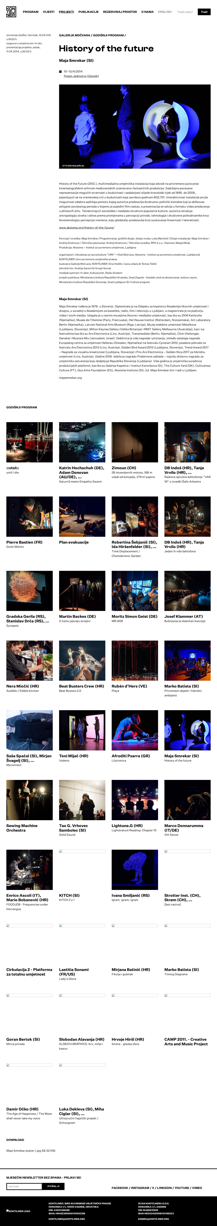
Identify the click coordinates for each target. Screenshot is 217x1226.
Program (30, 11)
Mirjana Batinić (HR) (131, 969)
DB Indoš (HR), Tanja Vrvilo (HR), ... (184, 470)
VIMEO (197, 1188)
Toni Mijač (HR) (73, 755)
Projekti (66, 11)
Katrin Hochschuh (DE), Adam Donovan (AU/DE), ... (81, 472)
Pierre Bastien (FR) (24, 542)
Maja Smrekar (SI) (181, 755)
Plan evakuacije (74, 542)
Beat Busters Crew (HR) (81, 686)
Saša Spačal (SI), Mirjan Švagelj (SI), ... (28, 758)
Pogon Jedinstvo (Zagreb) (81, 76)
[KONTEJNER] (11, 11)
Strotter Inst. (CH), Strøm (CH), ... (182, 897)
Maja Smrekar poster (30, 1150)
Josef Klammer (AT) (183, 616)
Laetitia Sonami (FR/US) (74, 971)
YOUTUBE (182, 1188)
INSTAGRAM (140, 1188)
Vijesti (48, 11)
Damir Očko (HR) (22, 1109)
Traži (204, 11)
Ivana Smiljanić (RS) (131, 895)
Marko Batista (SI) (181, 686)
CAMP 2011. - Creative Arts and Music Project (186, 1041)
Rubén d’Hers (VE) (129, 686)
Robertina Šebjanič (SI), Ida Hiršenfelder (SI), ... (134, 544)
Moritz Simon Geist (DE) (135, 616)
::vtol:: (12, 467)
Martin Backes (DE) (77, 616)
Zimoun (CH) (124, 467)
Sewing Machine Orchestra (21, 828)
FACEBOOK (120, 1188)
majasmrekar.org (70, 377)
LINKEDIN (164, 1188)
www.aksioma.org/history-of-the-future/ (86, 227)
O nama (147, 11)
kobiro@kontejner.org (153, 1219)
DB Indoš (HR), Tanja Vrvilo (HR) (184, 544)
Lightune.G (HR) (127, 825)
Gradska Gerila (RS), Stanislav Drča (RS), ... (27, 618)
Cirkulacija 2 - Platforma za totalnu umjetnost (29, 971)
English (165, 11)
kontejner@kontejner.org (67, 1219)
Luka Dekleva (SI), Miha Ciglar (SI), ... (81, 1111)
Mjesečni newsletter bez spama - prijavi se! (43, 1177)
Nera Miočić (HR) (22, 686)
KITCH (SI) (69, 895)
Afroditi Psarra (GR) (131, 755)
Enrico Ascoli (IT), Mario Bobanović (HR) (27, 897)
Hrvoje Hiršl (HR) (128, 1039)
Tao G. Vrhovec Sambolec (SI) (73, 828)
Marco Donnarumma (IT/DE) (183, 828)
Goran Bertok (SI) (23, 1039)
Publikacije (88, 11)
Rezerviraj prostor (120, 11)
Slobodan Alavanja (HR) (82, 1039)
